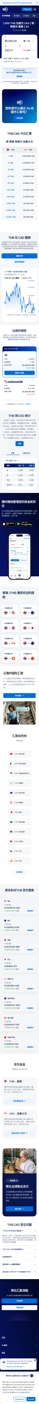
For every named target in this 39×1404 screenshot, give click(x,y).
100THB (10, 190)
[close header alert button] (37, 2)
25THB (11, 176)
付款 (33, 16)
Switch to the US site (14, 1367)
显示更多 (19, 872)
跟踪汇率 (19, 256)
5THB (10, 163)
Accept (31, 1399)
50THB (10, 183)
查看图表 (30, 911)
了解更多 (27, 404)
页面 (14, 1242)
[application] (19, 298)
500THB (10, 197)
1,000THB (10, 203)
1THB (10, 156)
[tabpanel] (19, 474)
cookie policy (24, 1392)
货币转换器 (6, 16)
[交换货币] (19, 46)
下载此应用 (27, 9)
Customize (19, 1399)
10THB (11, 170)
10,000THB (10, 217)
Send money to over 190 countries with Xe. (17, 3)
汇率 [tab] (12, 453)
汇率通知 (26, 16)
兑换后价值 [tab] (26, 453)
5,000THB (10, 210)
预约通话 (19, 76)
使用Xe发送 (19, 373)
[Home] (5, 9)
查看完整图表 (20, 262)
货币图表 (17, 16)
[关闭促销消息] (35, 1360)
